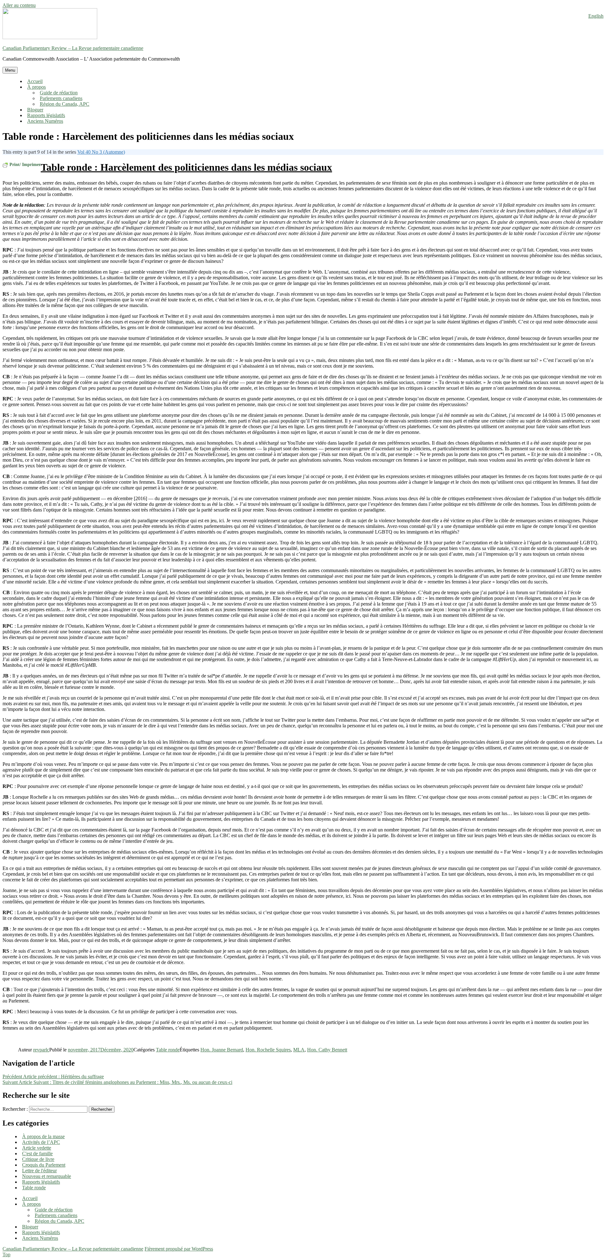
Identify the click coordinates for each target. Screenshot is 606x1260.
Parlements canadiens (61, 98)
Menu (10, 70)
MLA (299, 1049)
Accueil (35, 81)
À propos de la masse (43, 1136)
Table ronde (168, 1049)
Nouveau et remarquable (46, 1176)
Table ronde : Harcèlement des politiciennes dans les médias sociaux (186, 167)
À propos (36, 87)
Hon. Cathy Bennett (327, 1049)
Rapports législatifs (46, 115)
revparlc (41, 1049)
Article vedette (36, 1148)
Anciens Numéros (45, 121)
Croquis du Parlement (43, 1165)
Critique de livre (38, 1159)
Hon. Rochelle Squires (268, 1049)
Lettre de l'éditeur (39, 1170)
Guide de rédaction (59, 92)
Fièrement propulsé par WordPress (179, 1248)
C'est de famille (37, 1153)
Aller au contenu (19, 5)
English (595, 16)
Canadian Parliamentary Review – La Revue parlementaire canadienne (73, 48)
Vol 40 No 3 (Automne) (101, 152)
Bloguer (35, 109)
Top (6, 1254)
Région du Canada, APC (64, 104)
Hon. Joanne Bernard (221, 1049)
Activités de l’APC (41, 1142)
